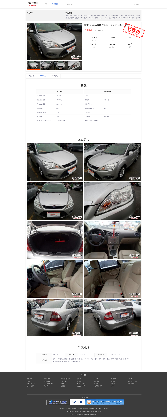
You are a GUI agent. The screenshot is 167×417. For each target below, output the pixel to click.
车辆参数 (31, 76)
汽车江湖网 (47, 379)
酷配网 (79, 379)
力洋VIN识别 (31, 383)
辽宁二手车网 (81, 383)
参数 (83, 85)
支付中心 (68, 408)
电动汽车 (63, 383)
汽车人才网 (64, 381)
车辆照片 (43, 76)
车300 (96, 379)
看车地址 (55, 76)
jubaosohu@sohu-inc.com (90, 414)
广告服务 (80, 408)
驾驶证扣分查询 (132, 381)
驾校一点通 (30, 386)
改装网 (79, 381)
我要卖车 (113, 379)
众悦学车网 (47, 381)
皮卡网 (63, 386)
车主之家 (97, 381)
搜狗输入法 (62, 408)
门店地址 (83, 347)
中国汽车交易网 (48, 383)
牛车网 (29, 381)
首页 (45, 4)
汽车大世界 (131, 383)
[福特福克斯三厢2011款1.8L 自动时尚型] (54, 41)
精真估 (130, 379)
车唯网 (113, 383)
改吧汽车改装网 (65, 379)
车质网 (96, 383)
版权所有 (98, 411)
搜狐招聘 (74, 408)
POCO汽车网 (81, 386)
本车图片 (83, 139)
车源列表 (55, 4)
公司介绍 (105, 408)
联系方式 (85, 408)
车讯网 (113, 381)
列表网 (46, 386)
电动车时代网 (98, 386)
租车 (112, 386)
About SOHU (98, 408)
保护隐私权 (92, 408)
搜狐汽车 (29, 379)
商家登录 (137, 4)
